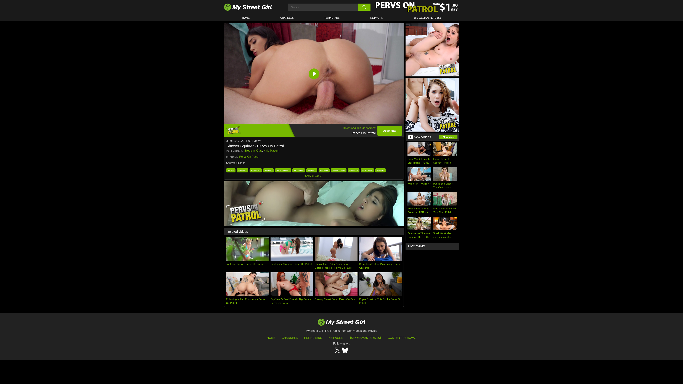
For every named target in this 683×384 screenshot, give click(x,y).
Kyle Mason (271, 150)
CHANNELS (287, 17)
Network (376, 17)
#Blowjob (324, 170)
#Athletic (268, 170)
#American (255, 170)
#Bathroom (298, 170)
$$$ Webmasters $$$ (365, 337)
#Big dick (312, 170)
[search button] (364, 7)
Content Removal (402, 337)
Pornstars (332, 17)
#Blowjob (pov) (339, 170)
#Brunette (354, 170)
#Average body (283, 170)
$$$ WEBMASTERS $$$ (427, 17)
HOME (246, 17)
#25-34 (231, 170)
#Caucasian (367, 170)
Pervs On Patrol (249, 156)
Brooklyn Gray (253, 150)
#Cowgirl (380, 170)
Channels (290, 337)
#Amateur (243, 170)
